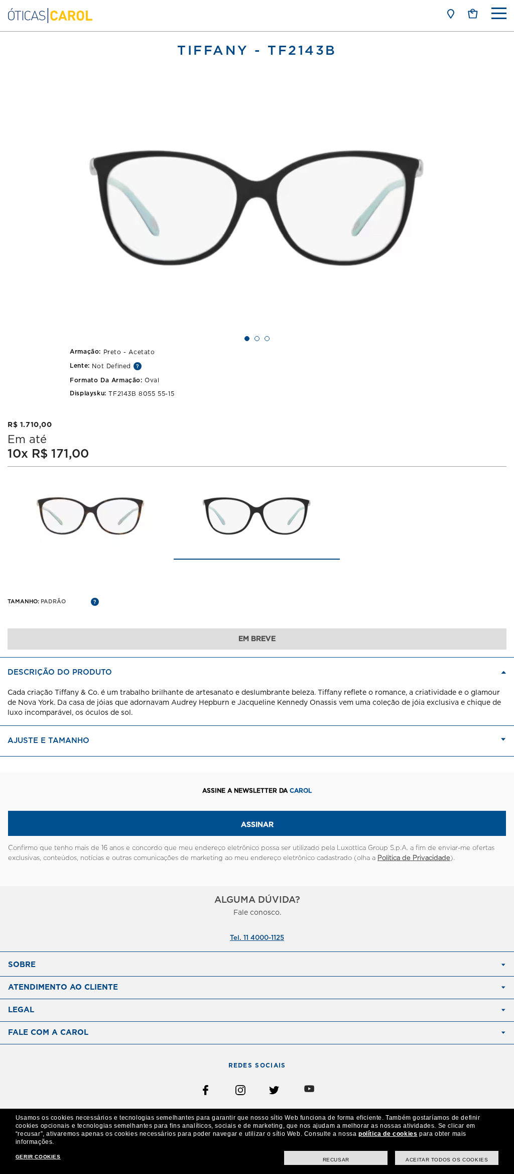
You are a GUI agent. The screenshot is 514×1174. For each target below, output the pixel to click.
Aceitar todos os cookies (447, 1159)
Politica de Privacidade (413, 858)
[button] (473, 14)
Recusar (336, 1159)
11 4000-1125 (263, 938)
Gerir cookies (38, 1156)
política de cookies (387, 1133)
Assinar (257, 824)
